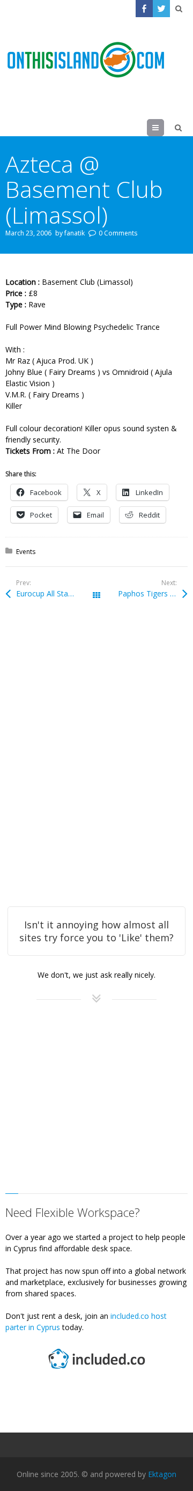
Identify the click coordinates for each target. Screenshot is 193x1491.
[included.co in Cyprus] (96, 1370)
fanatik (74, 233)
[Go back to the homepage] (85, 60)
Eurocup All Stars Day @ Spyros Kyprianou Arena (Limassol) (56, 593)
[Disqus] (96, 767)
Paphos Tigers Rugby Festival (153, 593)
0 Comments (118, 233)
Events (25, 551)
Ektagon (162, 1474)
